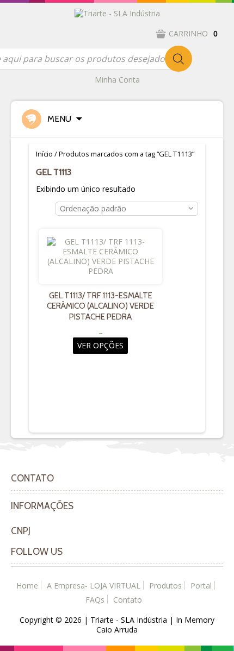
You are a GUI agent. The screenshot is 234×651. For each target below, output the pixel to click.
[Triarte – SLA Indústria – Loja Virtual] (117, 13)
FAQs (94, 599)
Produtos (165, 585)
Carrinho (193, 33)
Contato (127, 599)
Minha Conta (117, 79)
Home (27, 585)
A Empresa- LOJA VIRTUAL (93, 585)
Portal (201, 585)
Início (44, 154)
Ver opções (100, 345)
